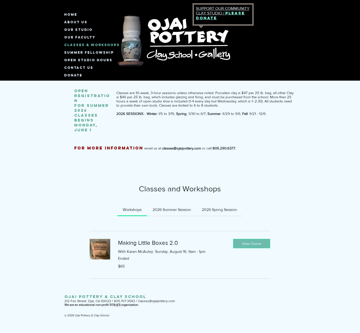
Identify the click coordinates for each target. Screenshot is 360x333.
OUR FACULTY (80, 37)
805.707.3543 (124, 301)
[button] (251, 243)
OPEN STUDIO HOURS (88, 60)
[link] (132, 210)
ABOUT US (75, 22)
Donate (73, 75)
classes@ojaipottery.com (156, 301)
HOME (70, 14)
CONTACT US (78, 68)
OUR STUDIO (78, 30)
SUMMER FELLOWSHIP (89, 52)
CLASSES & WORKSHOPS (92, 45)
